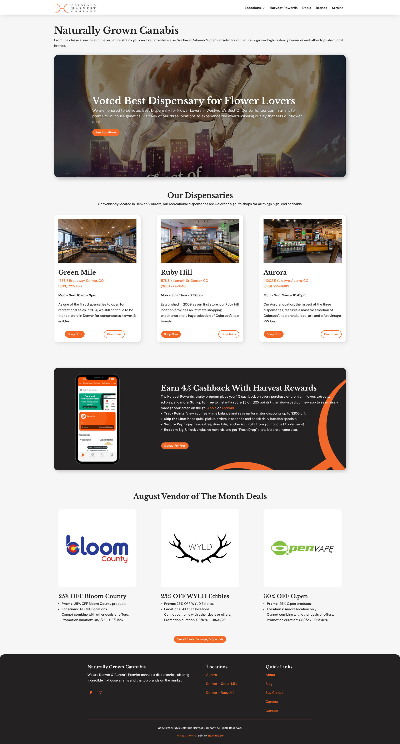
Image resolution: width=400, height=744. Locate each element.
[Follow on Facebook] (91, 692)
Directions (114, 334)
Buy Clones (274, 692)
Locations (253, 8)
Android (227, 408)
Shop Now (75, 334)
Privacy (181, 735)
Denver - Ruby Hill (220, 692)
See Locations (105, 132)
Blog (269, 683)
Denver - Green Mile (222, 683)
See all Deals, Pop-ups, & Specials (200, 639)
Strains (338, 8)
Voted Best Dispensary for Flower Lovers (193, 101)
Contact (272, 711)
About (270, 675)
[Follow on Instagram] (100, 692)
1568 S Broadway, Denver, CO (81, 280)
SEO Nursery (216, 735)
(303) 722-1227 (70, 286)
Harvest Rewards (284, 8)
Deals (306, 8)
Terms (192, 735)
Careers (272, 701)
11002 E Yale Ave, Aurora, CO (286, 280)
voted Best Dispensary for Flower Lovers (166, 110)
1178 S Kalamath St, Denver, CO (184, 280)
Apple (211, 408)
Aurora (211, 675)
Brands (321, 8)
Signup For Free (175, 445)
